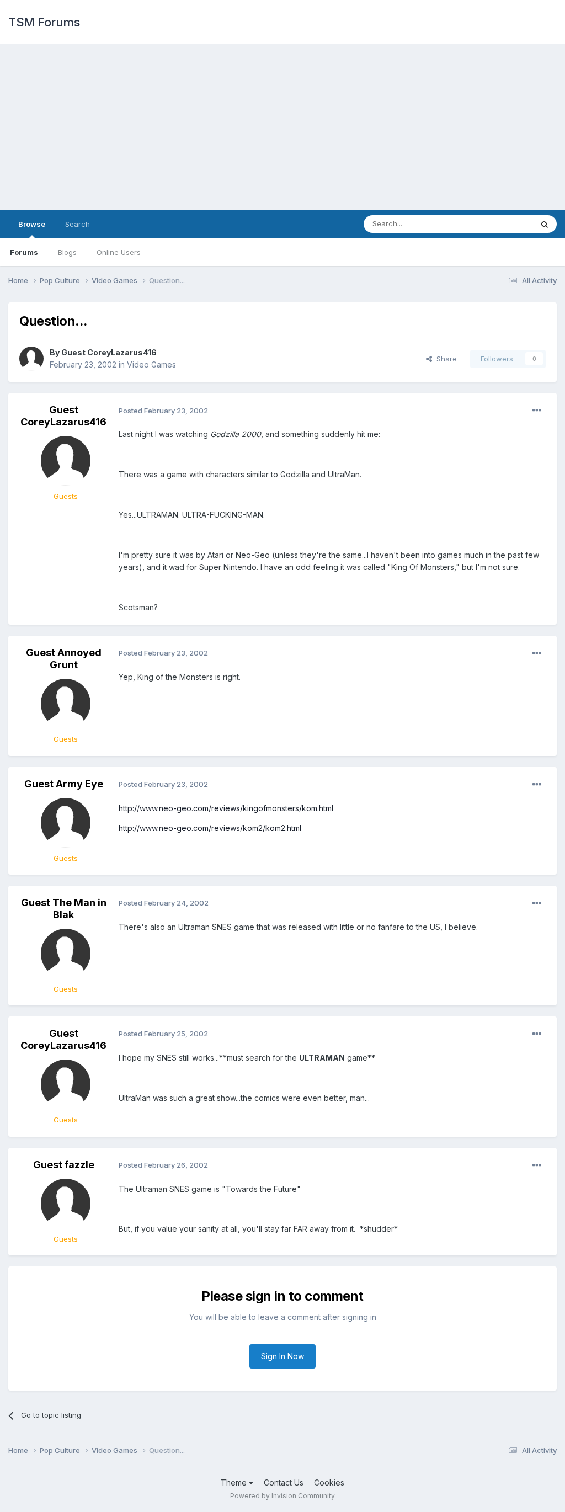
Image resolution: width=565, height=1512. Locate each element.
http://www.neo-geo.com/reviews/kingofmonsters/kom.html (226, 808)
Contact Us (283, 1482)
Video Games (151, 364)
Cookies (329, 1482)
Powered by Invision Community (282, 1496)
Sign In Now (282, 1356)
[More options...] (537, 410)
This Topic (500, 224)
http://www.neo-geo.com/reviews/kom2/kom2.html (210, 828)
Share (444, 358)
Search (77, 224)
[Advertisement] (282, 127)
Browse (31, 224)
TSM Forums (43, 22)
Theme (235, 1482)
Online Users (119, 252)
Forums (24, 252)
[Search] (544, 224)
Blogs (67, 252)
